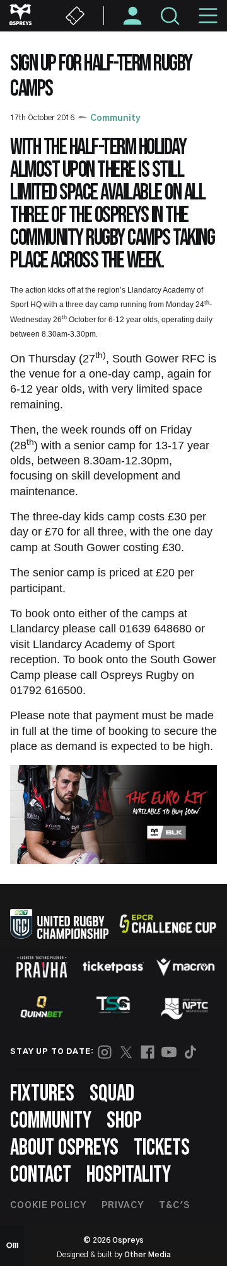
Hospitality (128, 1175)
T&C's (174, 1205)
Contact (40, 1175)
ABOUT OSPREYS (64, 1148)
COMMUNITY (50, 1120)
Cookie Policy (48, 1205)
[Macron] (185, 967)
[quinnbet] (41, 1006)
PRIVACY (123, 1205)
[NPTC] (185, 1006)
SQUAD (112, 1093)
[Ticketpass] (113, 966)
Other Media (147, 1254)
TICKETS (162, 1148)
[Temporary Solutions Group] (113, 1007)
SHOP (124, 1120)
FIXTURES (42, 1093)
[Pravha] (41, 967)
